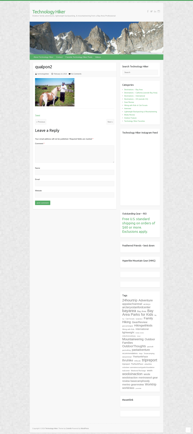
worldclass (128, 387)
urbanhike (148, 364)
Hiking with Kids (128, 329)
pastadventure (141, 349)
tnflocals (137, 361)
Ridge (141, 353)
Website (38, 191)
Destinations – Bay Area (133, 90)
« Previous (40, 122)
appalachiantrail (132, 303)
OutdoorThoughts (134, 346)
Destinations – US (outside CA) (136, 99)
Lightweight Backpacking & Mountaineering (140, 112)
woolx (150, 370)
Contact (59, 57)
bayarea (129, 311)
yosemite (138, 388)
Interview (127, 108)
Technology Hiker (48, 11)
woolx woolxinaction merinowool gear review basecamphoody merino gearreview (140, 379)
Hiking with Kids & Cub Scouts (136, 105)
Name (37, 168)
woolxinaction (132, 374)
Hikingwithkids (143, 325)
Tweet (37, 115)
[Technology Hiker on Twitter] (151, 11)
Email (37, 179)
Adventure (146, 300)
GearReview (139, 322)
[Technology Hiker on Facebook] (148, 11)
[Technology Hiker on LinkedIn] (155, 11)
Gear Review (129, 102)
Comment (39, 143)
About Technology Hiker (43, 57)
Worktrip (150, 384)
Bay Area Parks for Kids (137, 313)
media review (139, 333)
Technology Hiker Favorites (134, 121)
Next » (110, 122)
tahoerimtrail (127, 357)
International (142, 329)
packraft (150, 347)
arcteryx (146, 304)
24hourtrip (129, 300)
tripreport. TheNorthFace (132, 364)
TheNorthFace (140, 356)
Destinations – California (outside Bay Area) (140, 93)
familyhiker (139, 319)
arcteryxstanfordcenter (136, 307)
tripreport (149, 360)
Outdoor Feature (130, 118)
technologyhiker (43, 74)
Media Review (129, 115)
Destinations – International (134, 96)
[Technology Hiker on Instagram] (159, 11)
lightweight (128, 332)
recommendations (130, 353)
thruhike (127, 360)
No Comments (76, 74)
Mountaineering (133, 339)
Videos (98, 57)
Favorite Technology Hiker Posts (79, 57)
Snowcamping (149, 353)
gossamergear (127, 326)
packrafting (126, 350)
